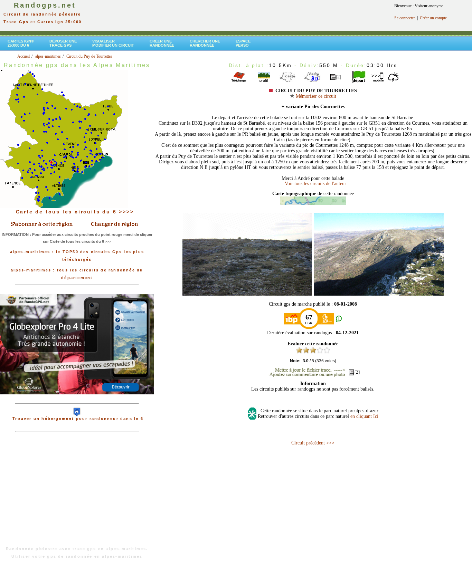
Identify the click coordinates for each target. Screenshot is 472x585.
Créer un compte (433, 18)
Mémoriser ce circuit (315, 96)
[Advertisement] (77, 492)
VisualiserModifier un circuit (113, 43)
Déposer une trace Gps (63, 43)
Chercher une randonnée (205, 43)
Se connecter (404, 18)
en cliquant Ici (364, 416)
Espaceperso (243, 43)
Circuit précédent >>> (312, 442)
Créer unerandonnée (162, 43)
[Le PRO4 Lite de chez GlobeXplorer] (77, 399)
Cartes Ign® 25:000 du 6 (21, 43)
